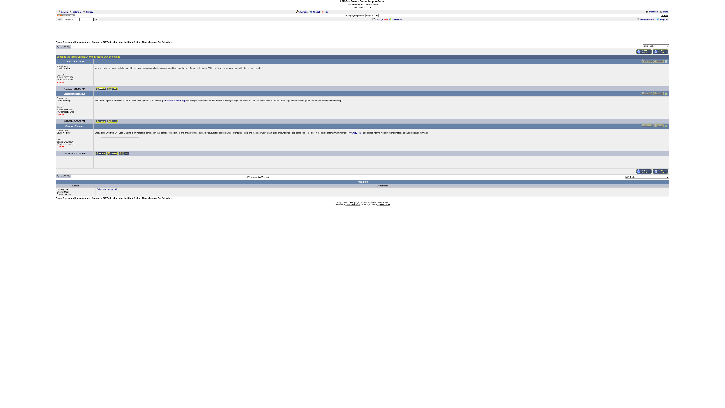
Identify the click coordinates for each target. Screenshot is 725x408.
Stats (665, 12)
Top (326, 12)
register (368, 4)
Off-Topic (107, 42)
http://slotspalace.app (175, 100)
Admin (664, 15)
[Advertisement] (362, 30)
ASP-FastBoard (353, 205)
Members (653, 12)
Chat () (379, 19)
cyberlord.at (384, 205)
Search (64, 12)
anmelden (358, 4)
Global (316, 12)
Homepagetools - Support (87, 42)
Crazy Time (356, 133)
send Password (647, 19)
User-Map (397, 19)
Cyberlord (101, 189)
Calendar (76, 12)
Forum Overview (64, 42)
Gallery (89, 12)
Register (664, 19)
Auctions (304, 12)
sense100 (112, 189)
